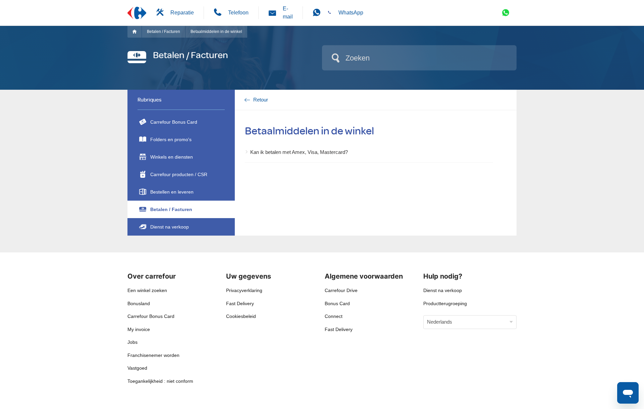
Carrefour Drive (341, 290)
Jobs (132, 342)
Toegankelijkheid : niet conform (160, 381)
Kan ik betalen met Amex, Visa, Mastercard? (299, 152)
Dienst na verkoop (169, 227)
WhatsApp (350, 12)
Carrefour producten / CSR (178, 174)
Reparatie (182, 12)
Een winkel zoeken (147, 290)
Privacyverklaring (244, 290)
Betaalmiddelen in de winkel (216, 31)
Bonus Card (337, 303)
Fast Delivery (240, 303)
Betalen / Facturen (163, 31)
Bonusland (138, 303)
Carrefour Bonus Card (173, 122)
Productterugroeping (445, 303)
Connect (333, 316)
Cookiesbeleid (241, 316)
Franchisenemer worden (153, 355)
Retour (260, 100)
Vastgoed (137, 368)
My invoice (138, 329)
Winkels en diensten (171, 157)
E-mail (288, 12)
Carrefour (137, 31)
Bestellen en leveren (172, 192)
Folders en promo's (171, 139)
